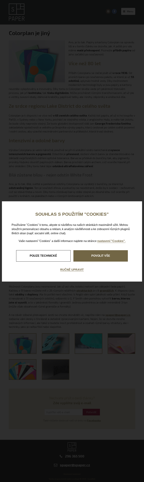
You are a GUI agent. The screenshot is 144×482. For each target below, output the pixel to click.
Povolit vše (100, 255)
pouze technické (43, 255)
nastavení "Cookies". (111, 241)
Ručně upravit (72, 269)
